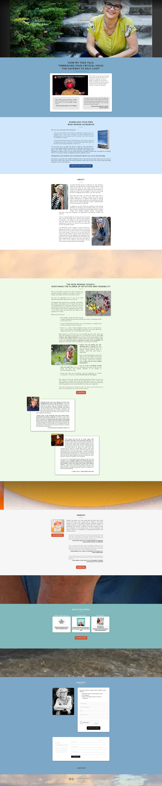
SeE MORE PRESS (81, 637)
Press (67, 3)
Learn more (81, 392)
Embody (60, 3)
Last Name (73, 746)
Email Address (74, 751)
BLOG (72, 3)
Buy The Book (57, 535)
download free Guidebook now (81, 165)
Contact (79, 3)
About (54, 3)
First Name (74, 741)
